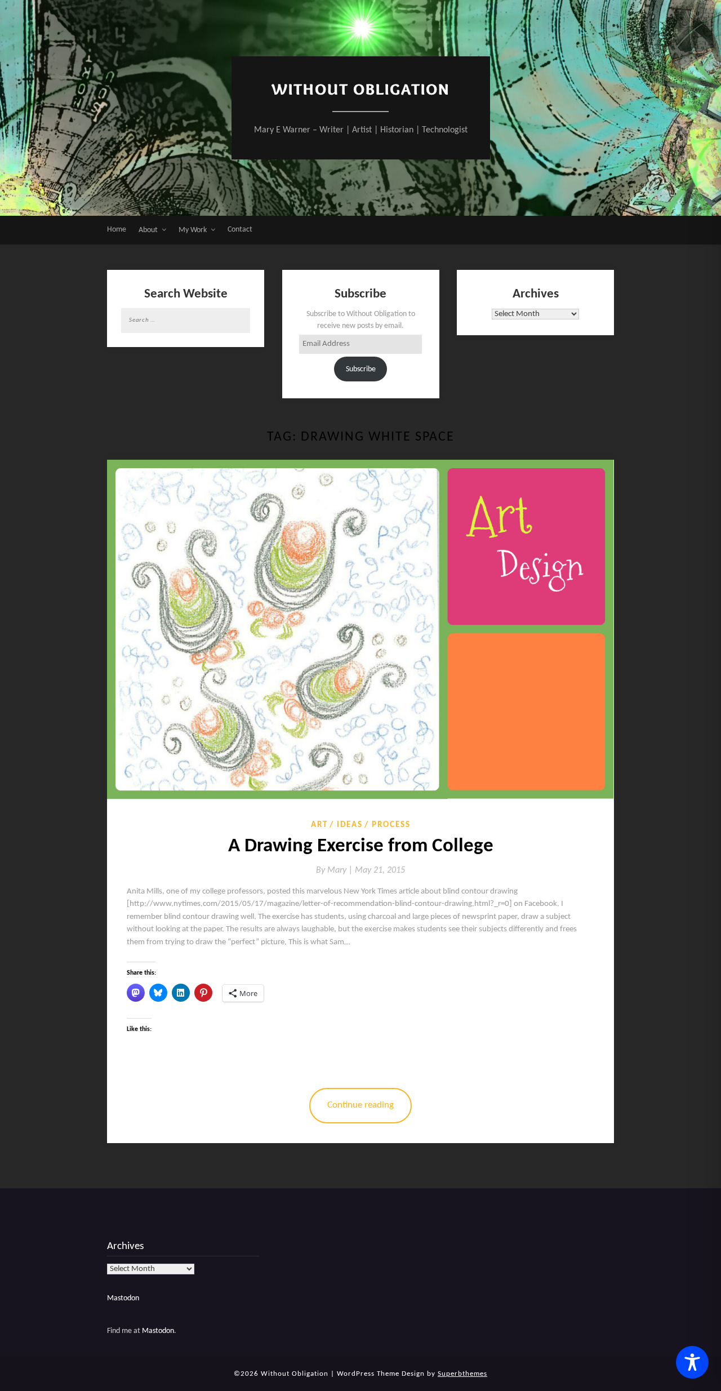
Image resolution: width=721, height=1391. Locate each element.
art (319, 825)
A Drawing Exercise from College (360, 846)
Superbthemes (462, 1373)
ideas (350, 825)
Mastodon (123, 1298)
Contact (240, 229)
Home (116, 229)
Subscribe (361, 369)
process (391, 825)
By (335, 870)
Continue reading (360, 1105)
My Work (193, 230)
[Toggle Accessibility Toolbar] (692, 1362)
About (148, 230)
